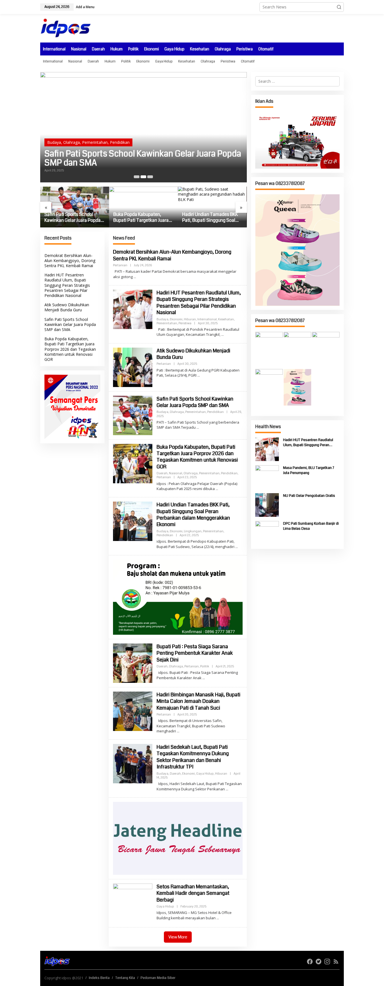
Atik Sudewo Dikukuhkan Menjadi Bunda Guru (66, 307)
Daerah (54, 133)
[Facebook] (309, 961)
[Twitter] (318, 961)
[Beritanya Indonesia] (57, 960)
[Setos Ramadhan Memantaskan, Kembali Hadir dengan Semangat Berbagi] (217, 918)
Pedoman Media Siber (158, 977)
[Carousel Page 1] (136, 176)
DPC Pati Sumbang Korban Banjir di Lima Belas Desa (311, 526)
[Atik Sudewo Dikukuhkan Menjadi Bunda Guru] (198, 375)
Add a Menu (85, 7)
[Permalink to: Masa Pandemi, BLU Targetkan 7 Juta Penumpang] (267, 476)
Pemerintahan (113, 133)
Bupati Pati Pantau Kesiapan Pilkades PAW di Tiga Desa (210, 217)
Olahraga (89, 133)
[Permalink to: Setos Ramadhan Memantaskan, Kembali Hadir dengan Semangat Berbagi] (132, 902)
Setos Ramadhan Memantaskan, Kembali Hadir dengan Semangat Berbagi (193, 893)
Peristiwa (185, 323)
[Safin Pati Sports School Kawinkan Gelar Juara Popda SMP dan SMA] (197, 427)
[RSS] (336, 961)
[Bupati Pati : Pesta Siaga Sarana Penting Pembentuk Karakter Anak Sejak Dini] (203, 678)
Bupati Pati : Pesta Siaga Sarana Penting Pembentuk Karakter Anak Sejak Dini (195, 653)
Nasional (71, 133)
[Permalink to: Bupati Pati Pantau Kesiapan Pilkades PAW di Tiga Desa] (212, 207)
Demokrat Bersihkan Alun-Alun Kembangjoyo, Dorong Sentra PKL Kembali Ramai (69, 260)
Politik (204, 666)
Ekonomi (176, 319)
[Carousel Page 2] (143, 176)
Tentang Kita (125, 977)
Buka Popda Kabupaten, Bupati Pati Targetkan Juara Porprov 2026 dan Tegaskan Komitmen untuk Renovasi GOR (141, 153)
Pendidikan (138, 133)
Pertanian (158, 133)
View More (177, 937)
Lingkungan (193, 531)
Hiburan (190, 319)
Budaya (162, 319)
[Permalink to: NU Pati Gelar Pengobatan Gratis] (267, 504)
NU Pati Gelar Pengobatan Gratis (309, 495)
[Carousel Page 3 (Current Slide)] (150, 176)
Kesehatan (226, 319)
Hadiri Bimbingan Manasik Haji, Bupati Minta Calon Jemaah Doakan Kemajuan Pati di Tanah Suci (198, 701)
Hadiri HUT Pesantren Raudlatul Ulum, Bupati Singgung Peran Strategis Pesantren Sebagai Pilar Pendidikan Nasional (67, 285)
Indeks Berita (99, 977)
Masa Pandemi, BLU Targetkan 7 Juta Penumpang (308, 470)
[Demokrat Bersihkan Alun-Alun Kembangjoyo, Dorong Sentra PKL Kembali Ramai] (135, 276)
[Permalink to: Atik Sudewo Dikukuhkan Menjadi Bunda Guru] (132, 366)
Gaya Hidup (205, 774)
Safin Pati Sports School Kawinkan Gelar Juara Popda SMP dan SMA (70, 324)
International (207, 319)
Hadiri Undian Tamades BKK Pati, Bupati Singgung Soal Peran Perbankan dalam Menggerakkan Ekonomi (141, 217)
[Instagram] (327, 961)
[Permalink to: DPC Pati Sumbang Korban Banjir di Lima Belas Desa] (267, 532)
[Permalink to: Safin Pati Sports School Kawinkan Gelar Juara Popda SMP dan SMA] (132, 414)
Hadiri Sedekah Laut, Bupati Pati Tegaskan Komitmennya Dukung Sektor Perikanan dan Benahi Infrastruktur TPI (193, 756)
